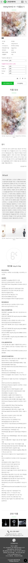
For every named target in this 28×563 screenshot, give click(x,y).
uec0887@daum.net (16, 554)
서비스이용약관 (9, 555)
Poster (3, 66)
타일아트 (4, 68)
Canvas (3, 71)
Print (3, 73)
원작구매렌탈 (5, 60)
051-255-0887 (14, 531)
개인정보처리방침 (18, 555)
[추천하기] (17, 78)
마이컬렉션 (20, 83)
